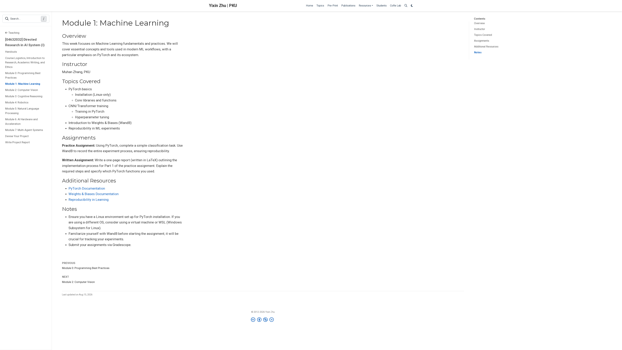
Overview (479, 23)
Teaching (13, 32)
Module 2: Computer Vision (21, 90)
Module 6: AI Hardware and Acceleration (21, 121)
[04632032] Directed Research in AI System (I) (25, 42)
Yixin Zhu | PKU (223, 5)
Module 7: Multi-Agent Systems (24, 130)
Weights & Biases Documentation (94, 194)
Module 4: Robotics (16, 102)
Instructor (479, 29)
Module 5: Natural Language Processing (22, 111)
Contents (479, 18)
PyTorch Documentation (87, 188)
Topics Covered (483, 34)
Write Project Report (17, 142)
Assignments (481, 40)
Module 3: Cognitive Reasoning (23, 96)
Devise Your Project (17, 136)
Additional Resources (486, 46)
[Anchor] (89, 35)
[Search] (405, 6)
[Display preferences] (412, 6)
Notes (478, 52)
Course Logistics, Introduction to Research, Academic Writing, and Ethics (25, 62)
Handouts (11, 51)
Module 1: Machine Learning (22, 83)
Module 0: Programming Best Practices (22, 75)
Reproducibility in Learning (89, 200)
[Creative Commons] (263, 319)
